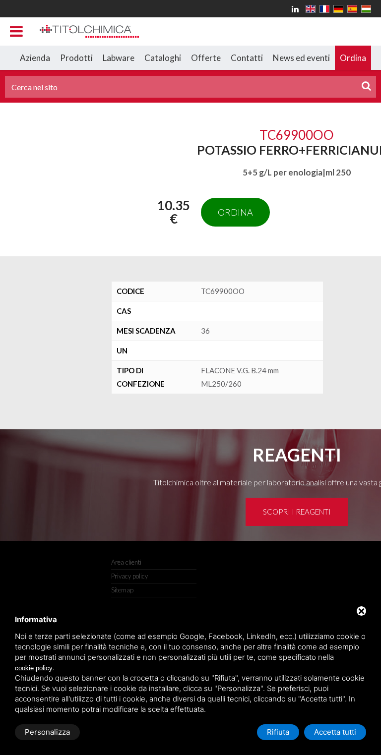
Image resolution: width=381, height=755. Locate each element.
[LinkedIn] (297, 8)
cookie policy (34, 668)
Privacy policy (129, 576)
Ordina (235, 212)
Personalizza (47, 732)
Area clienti (126, 562)
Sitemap (122, 590)
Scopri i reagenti (297, 511)
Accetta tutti (335, 732)
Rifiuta (278, 732)
